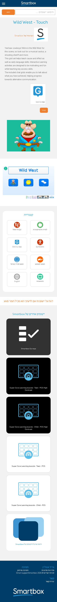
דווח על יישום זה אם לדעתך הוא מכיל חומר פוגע (28, 301)
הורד (44, 110)
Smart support (22, 573)
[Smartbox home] (28, 3)
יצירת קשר (50, 582)
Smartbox (32, 573)
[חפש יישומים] (35, 12)
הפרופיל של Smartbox (24, 36)
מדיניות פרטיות (48, 570)
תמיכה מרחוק (22, 570)
